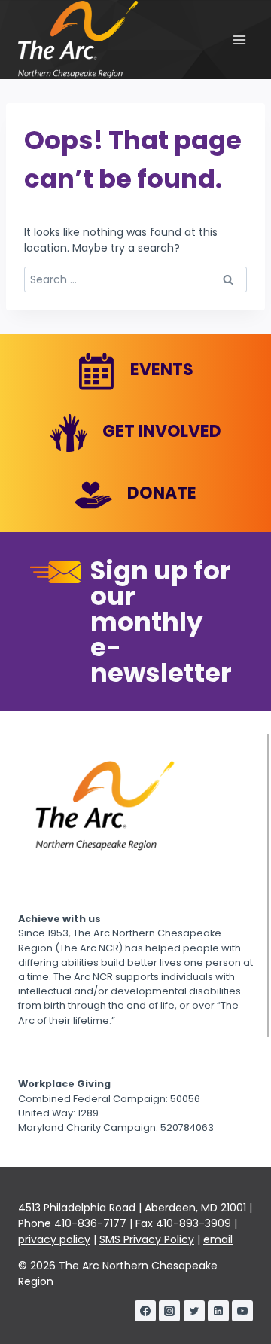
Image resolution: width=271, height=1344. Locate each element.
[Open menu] (239, 39)
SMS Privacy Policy (146, 1239)
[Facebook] (145, 1310)
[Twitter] (194, 1310)
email (218, 1239)
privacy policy (54, 1239)
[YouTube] (242, 1310)
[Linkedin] (218, 1310)
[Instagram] (169, 1310)
